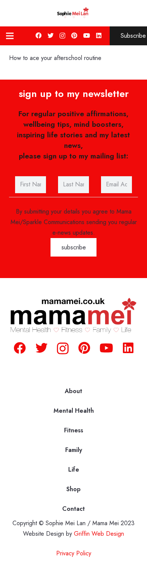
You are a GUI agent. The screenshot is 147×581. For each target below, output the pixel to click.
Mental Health (74, 410)
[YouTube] (86, 35)
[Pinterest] (74, 35)
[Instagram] (62, 35)
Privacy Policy (73, 553)
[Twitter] (50, 35)
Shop (73, 489)
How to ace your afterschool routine (57, 58)
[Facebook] (38, 35)
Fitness (73, 430)
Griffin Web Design (99, 533)
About (73, 391)
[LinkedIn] (98, 35)
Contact (73, 508)
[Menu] (9, 35)
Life (73, 469)
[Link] (73, 13)
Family (73, 450)
